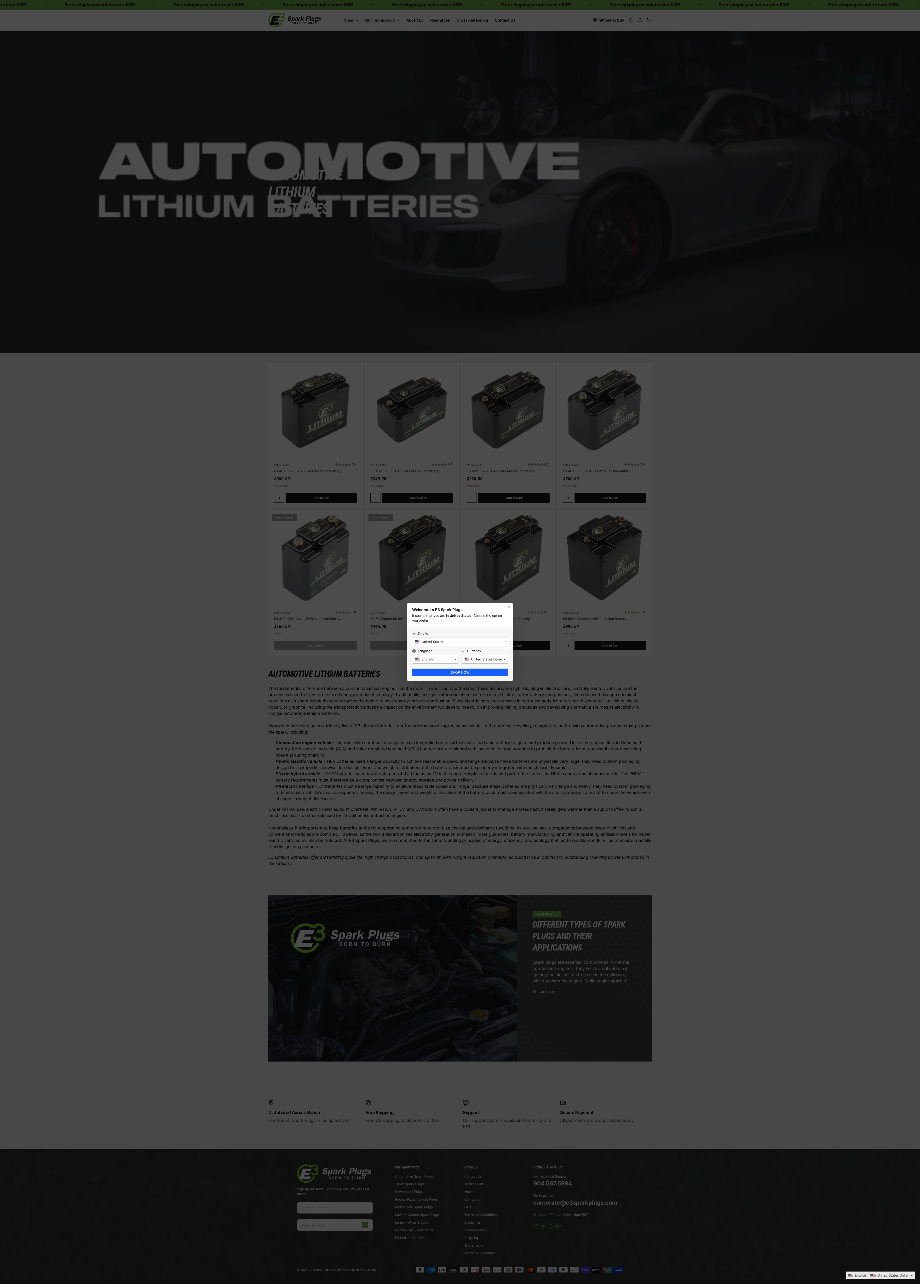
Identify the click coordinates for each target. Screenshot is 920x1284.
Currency (474, 651)
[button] (880, 1275)
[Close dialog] (509, 606)
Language (425, 651)
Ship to (423, 633)
